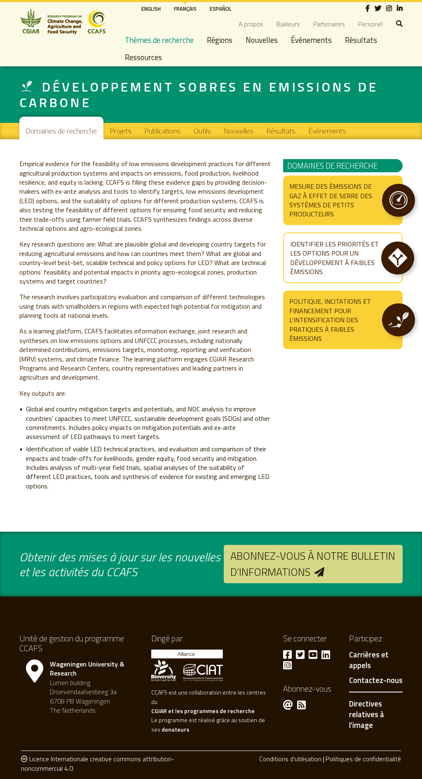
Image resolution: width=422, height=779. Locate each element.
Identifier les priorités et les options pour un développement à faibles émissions (334, 258)
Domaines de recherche (61, 130)
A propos (251, 24)
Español (221, 9)
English (151, 9)
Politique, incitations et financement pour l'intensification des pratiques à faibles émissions (330, 319)
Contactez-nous (376, 680)
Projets (120, 130)
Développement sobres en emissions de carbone (198, 94)
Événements (311, 40)
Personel (370, 24)
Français (185, 9)
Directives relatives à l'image (366, 714)
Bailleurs (288, 24)
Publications (163, 130)
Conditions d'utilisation (290, 758)
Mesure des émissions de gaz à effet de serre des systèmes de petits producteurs (330, 200)
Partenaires (329, 24)
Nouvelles (262, 40)
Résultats (361, 40)
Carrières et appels (369, 660)
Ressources (143, 57)
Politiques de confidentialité (363, 758)
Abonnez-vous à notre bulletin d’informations (312, 564)
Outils (202, 130)
